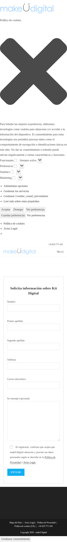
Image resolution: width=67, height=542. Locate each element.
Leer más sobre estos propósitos (21, 201)
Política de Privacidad (46, 522)
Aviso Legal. (29, 462)
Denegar (18, 209)
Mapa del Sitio (15, 522)
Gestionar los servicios (16, 191)
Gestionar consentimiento (15, 538)
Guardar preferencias (13, 215)
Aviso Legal (10, 228)
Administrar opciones (16, 185)
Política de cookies (14, 223)
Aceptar (5, 209)
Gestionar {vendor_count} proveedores (26, 196)
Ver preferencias (35, 209)
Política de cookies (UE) (24, 526)
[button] (33, 72)
